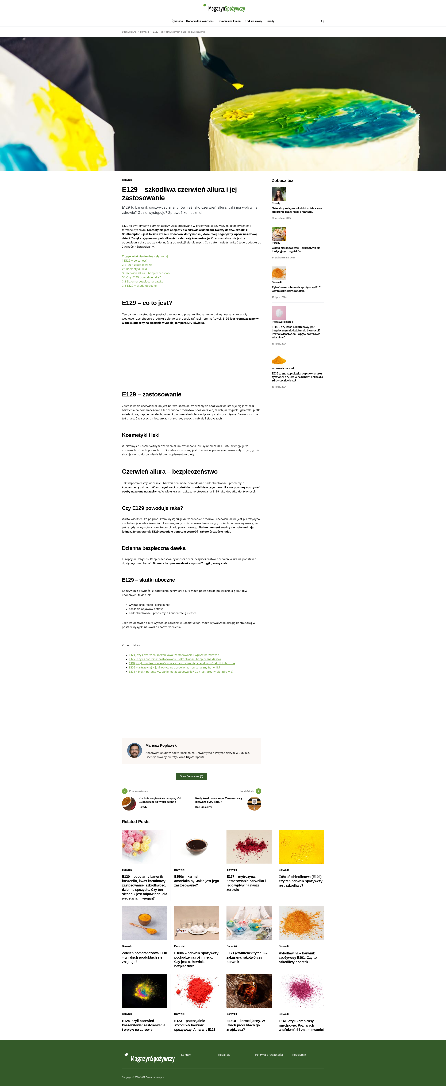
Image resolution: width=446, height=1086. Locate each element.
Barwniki (144, 31)
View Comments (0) (191, 776)
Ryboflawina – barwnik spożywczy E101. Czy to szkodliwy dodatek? (298, 957)
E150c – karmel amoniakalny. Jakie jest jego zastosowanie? (196, 881)
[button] (322, 21)
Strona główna (129, 31)
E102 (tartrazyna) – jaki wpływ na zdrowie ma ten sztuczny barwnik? (174, 667)
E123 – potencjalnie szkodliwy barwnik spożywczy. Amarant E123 (194, 1025)
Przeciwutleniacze (282, 321)
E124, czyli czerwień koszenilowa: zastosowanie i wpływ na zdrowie (174, 655)
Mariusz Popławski (161, 745)
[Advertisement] (191, 354)
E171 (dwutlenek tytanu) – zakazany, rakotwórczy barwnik (246, 957)
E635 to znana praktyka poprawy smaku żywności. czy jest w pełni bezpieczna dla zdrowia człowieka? (297, 377)
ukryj (164, 256)
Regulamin (299, 1054)
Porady (143, 806)
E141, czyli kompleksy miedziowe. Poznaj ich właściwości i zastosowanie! (301, 1025)
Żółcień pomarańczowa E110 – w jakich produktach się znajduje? (144, 957)
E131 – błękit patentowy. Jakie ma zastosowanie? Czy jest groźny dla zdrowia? (181, 671)
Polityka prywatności (269, 1054)
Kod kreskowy (203, 806)
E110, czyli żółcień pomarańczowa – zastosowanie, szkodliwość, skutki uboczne (182, 663)
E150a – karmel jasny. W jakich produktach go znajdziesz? (245, 1025)
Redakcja (224, 1054)
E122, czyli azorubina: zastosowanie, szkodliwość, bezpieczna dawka (175, 659)
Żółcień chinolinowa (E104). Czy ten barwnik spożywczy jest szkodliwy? (300, 881)
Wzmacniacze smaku (284, 368)
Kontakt (186, 1054)
